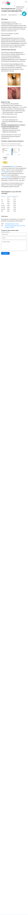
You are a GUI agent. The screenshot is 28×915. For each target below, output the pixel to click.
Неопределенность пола (12, 224)
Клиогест (13, 166)
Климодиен (5, 171)
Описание (4, 15)
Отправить (5, 253)
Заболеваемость (13, 15)
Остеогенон (5, 177)
